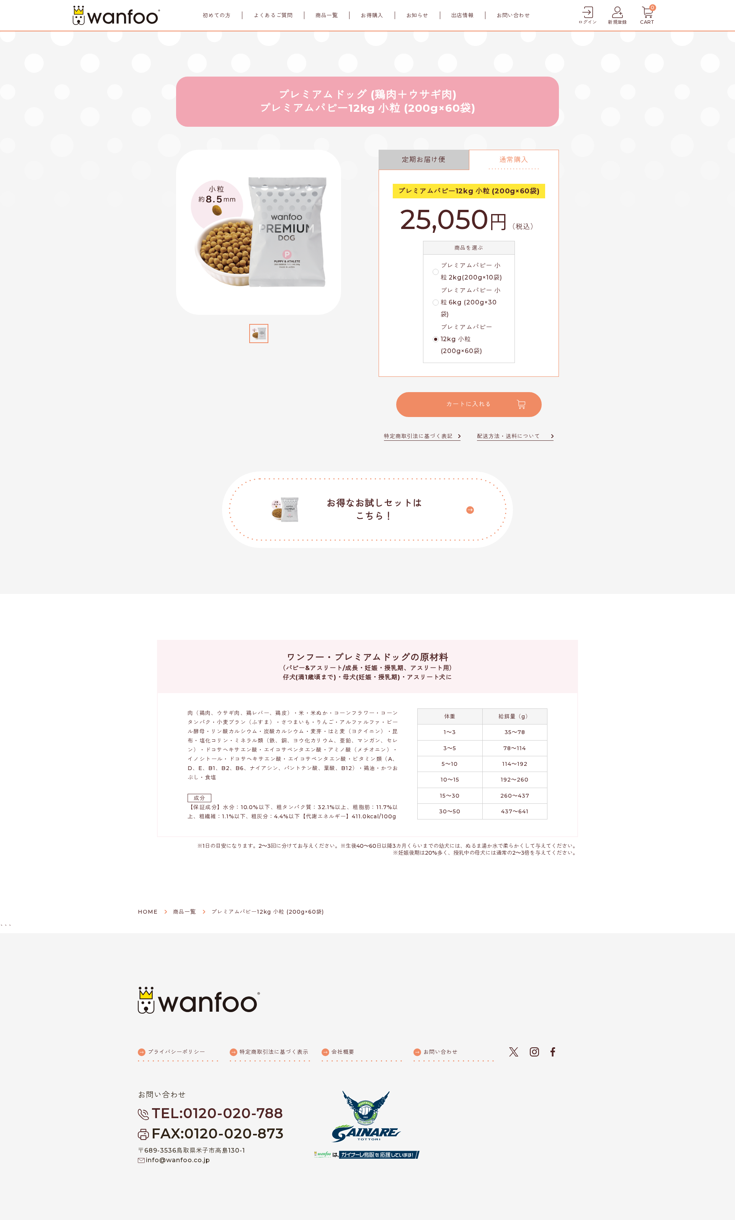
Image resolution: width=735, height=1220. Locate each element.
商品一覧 (326, 15)
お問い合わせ (513, 15)
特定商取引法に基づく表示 (274, 1051)
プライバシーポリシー (176, 1051)
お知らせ (417, 15)
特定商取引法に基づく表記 (418, 436)
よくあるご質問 (272, 15)
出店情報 (462, 15)
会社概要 (343, 1051)
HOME (148, 911)
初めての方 (216, 15)
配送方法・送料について (508, 436)
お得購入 (372, 15)
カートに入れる (469, 404)
